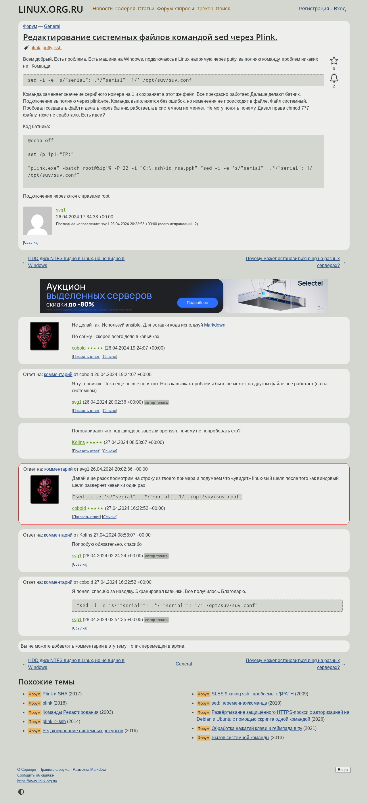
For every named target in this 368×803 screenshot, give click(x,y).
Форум (165, 9)
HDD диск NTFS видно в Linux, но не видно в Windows (76, 262)
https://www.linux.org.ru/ (37, 781)
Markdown (214, 325)
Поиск (223, 9)
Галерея (125, 9)
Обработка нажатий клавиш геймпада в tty (257, 728)
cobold (79, 348)
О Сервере (26, 769)
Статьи (146, 9)
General (52, 26)
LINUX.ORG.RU (50, 9)
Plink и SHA (55, 693)
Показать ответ (86, 356)
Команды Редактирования (71, 712)
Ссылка (30, 242)
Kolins (78, 442)
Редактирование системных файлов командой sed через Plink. (150, 36)
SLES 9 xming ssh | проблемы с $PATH (253, 693)
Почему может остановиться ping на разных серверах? (293, 262)
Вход (340, 9)
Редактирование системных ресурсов (83, 730)
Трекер (205, 9)
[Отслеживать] (333, 78)
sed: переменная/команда (239, 703)
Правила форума (54, 769)
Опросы (184, 9)
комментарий (58, 374)
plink (35, 47)
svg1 (61, 209)
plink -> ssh (54, 721)
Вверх (343, 770)
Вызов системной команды (240, 737)
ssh (58, 47)
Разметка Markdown (90, 769)
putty (47, 47)
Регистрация (314, 9)
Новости (103, 9)
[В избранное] (333, 61)
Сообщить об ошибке (35, 775)
